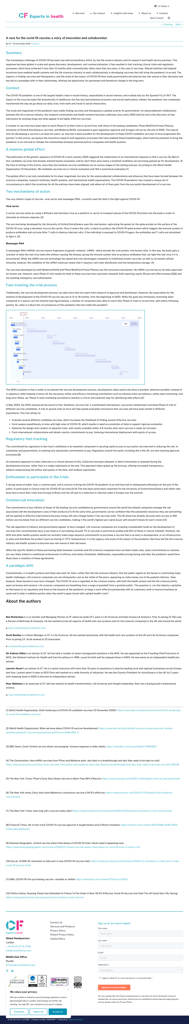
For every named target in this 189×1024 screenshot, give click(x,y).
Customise (19, 1012)
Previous (168, 24)
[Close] (68, 989)
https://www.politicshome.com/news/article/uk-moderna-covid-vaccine (45, 897)
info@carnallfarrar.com (18, 950)
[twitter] (7, 971)
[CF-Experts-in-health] (41, 14)
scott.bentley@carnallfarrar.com (26, 646)
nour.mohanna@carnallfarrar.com (26, 694)
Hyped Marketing (75, 1020)
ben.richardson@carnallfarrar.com (27, 628)
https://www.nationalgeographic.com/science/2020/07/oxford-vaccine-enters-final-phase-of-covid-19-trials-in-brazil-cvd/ (73, 847)
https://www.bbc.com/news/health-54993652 (131, 746)
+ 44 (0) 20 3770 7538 (18, 946)
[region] (38, 1002)
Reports (35, 44)
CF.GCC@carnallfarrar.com (20, 965)
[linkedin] (12, 971)
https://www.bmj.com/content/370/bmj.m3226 (101, 879)
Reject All (38, 1012)
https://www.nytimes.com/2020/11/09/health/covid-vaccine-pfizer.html (141, 778)
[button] (169, 18)
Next (178, 24)
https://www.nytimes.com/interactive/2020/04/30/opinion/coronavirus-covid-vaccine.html (122, 810)
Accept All (58, 1012)
